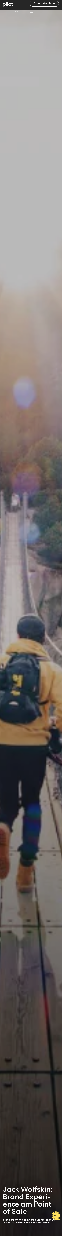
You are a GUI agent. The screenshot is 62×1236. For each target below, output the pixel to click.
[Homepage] (9, 4)
